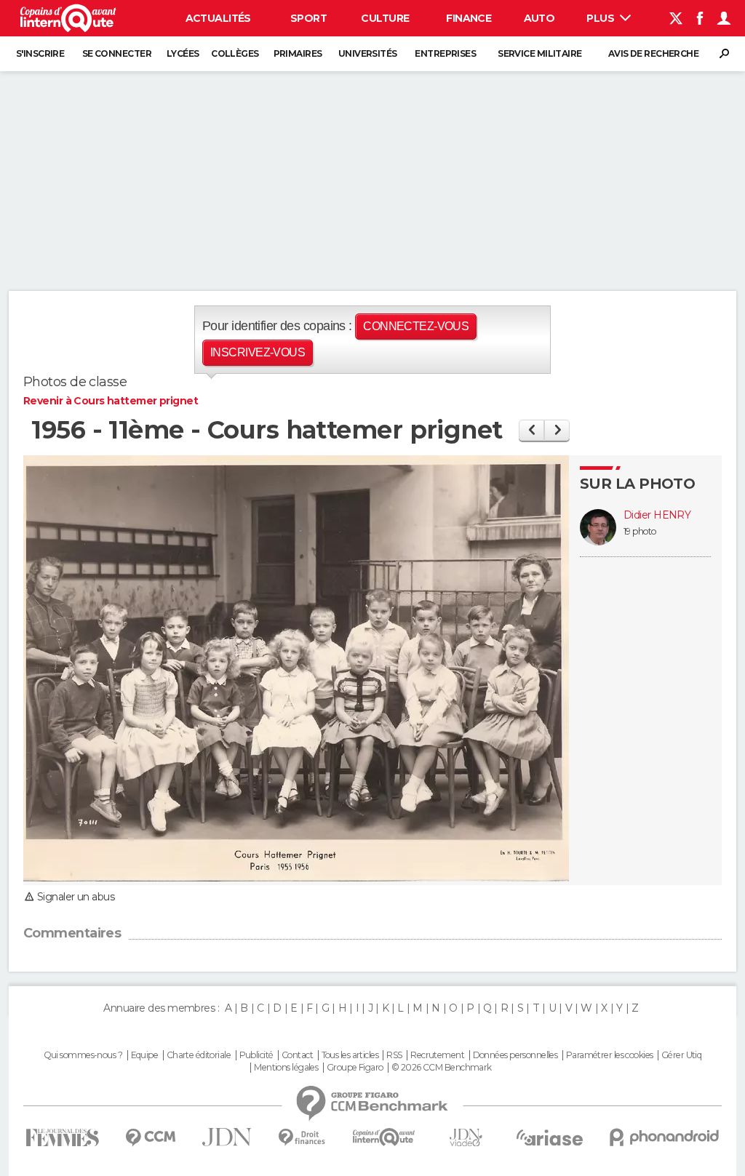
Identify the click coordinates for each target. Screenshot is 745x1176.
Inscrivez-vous (257, 352)
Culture (385, 18)
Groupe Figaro (355, 1068)
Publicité (256, 1055)
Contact (297, 1055)
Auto (539, 18)
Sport (308, 18)
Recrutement (437, 1055)
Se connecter (116, 53)
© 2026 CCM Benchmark (441, 1068)
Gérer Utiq (681, 1055)
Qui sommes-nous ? (83, 1055)
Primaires (298, 53)
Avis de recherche (653, 53)
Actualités (218, 18)
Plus (601, 18)
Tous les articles (350, 1055)
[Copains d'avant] (384, 1137)
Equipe (145, 1055)
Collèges (235, 53)
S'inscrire (40, 53)
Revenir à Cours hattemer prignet (110, 400)
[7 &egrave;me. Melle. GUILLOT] (531, 430)
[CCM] (150, 1138)
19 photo (640, 531)
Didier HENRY (657, 515)
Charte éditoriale (199, 1055)
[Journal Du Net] (227, 1137)
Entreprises (445, 53)
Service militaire (539, 53)
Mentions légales (286, 1068)
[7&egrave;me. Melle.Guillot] (557, 430)
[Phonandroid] (664, 1137)
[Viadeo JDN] (465, 1138)
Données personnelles (515, 1055)
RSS (394, 1055)
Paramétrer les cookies (609, 1055)
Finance (468, 18)
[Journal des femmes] (62, 1138)
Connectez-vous (416, 326)
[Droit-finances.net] (302, 1138)
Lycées (183, 53)
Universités (367, 53)
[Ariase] (550, 1137)
